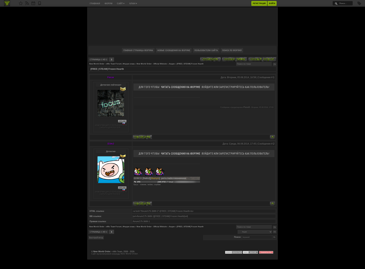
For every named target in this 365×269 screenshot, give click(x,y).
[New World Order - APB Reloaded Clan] (21, 4)
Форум (108, 3)
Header (182, 26)
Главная (95, 3)
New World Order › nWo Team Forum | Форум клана (112, 64)
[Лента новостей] (27, 4)
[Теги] (359, 4)
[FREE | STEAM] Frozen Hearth (190, 64)
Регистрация (259, 3)
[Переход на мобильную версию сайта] (39, 4)
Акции (172, 64)
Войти (272, 3)
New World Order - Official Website (152, 64)
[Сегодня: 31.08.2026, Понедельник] (33, 4)
